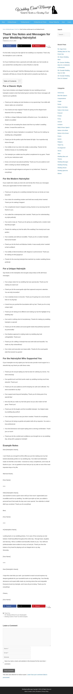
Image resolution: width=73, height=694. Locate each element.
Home (3, 22)
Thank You (17, 29)
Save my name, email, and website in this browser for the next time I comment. (25, 662)
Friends (60, 116)
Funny (59, 118)
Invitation (60, 124)
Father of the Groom (63, 110)
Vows (59, 153)
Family (59, 104)
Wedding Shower (62, 167)
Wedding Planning (62, 164)
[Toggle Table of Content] (18, 81)
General (60, 121)
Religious (60, 142)
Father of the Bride (63, 107)
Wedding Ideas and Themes (40, 22)
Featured (60, 113)
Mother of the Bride (63, 130)
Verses (59, 150)
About (63, 22)
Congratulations (62, 98)
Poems (59, 136)
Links (34, 691)
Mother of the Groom (63, 133)
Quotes (59, 139)
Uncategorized (61, 147)
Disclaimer (38, 691)
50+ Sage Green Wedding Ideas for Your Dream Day (64, 51)
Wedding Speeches (25, 22)
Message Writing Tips (54, 22)
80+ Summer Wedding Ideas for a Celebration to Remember (64, 65)
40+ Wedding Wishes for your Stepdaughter (15, 614)
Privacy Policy (45, 691)
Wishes (60, 173)
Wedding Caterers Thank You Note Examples (16, 616)
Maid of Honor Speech (63, 127)
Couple (59, 101)
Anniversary (61, 92)
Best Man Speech (62, 95)
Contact (69, 22)
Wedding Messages (12, 22)
